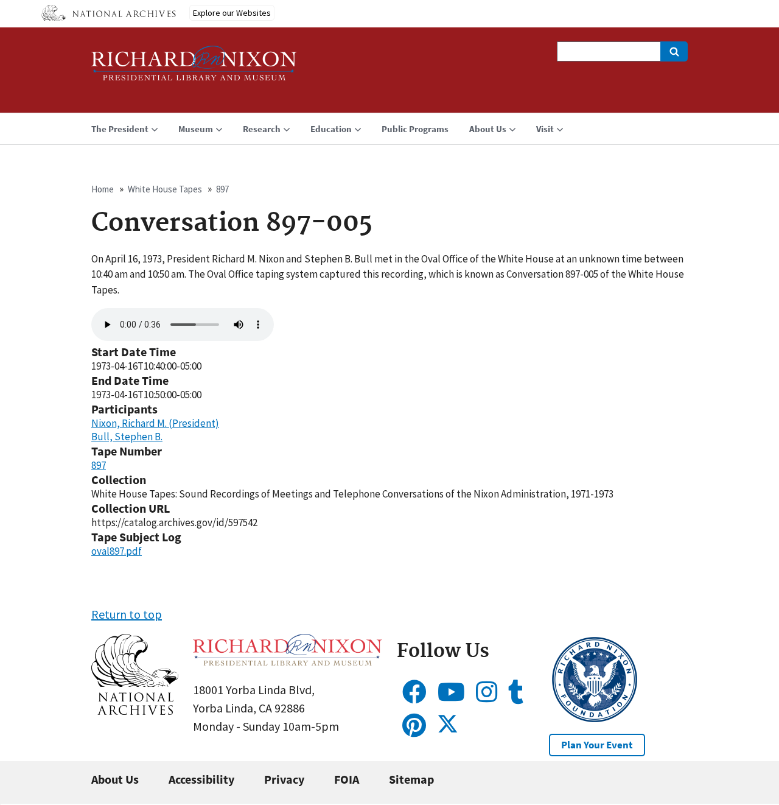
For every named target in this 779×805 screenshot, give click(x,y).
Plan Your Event (597, 744)
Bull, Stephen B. (126, 436)
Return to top (126, 614)
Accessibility (201, 779)
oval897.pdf (116, 551)
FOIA (346, 779)
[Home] (194, 68)
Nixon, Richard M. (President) (155, 423)
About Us (115, 779)
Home (102, 189)
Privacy (284, 779)
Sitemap (411, 779)
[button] (134, 710)
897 (222, 189)
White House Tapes (165, 189)
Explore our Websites (232, 12)
